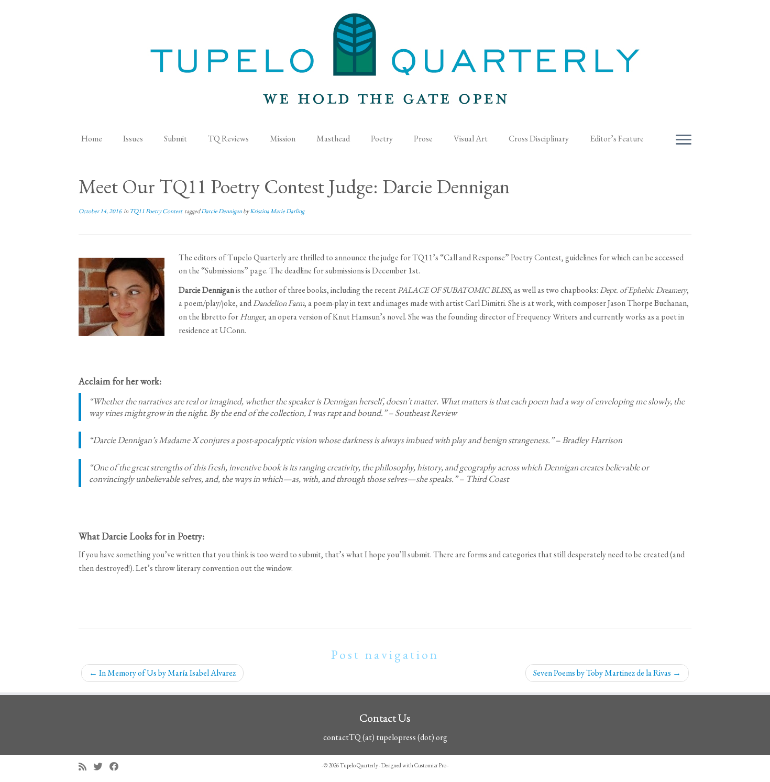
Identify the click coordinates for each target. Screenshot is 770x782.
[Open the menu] (683, 140)
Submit (175, 138)
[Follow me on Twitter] (101, 766)
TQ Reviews (228, 138)
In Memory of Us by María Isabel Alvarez (162, 672)
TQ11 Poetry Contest (156, 211)
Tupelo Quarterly (359, 765)
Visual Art (471, 138)
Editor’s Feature (617, 138)
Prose (423, 138)
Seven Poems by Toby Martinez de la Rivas (607, 672)
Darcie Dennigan (222, 211)
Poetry (382, 138)
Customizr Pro (430, 765)
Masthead (333, 138)
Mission (282, 138)
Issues (133, 138)
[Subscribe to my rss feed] (86, 766)
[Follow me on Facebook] (117, 766)
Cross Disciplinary (539, 138)
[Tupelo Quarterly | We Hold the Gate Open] (385, 63)
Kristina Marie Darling (277, 211)
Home (91, 138)
